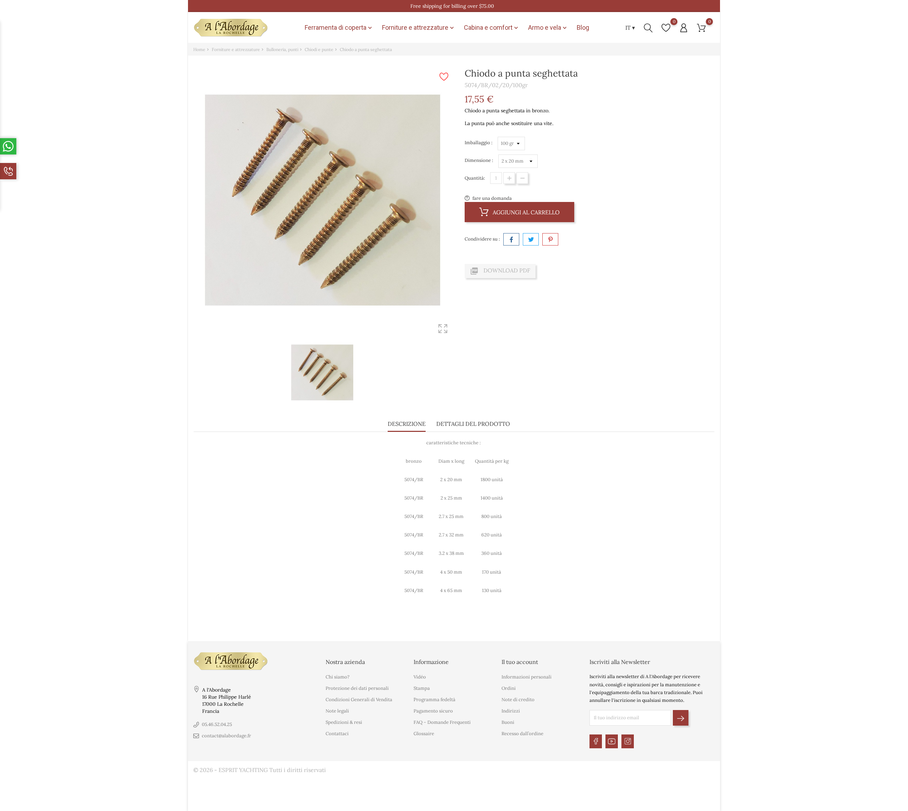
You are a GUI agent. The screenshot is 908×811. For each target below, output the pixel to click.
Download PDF (500, 271)
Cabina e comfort (492, 28)
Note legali (337, 711)
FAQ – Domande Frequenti (442, 722)
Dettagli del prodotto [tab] (473, 423)
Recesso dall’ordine (522, 734)
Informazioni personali (527, 677)
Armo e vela (548, 28)
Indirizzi (511, 711)
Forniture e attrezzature (418, 28)
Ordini (509, 688)
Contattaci (337, 734)
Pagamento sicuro (433, 711)
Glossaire (424, 734)
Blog (583, 27)
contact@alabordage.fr (226, 736)
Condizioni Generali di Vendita (359, 700)
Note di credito (518, 700)
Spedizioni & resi (344, 722)
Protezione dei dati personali (357, 688)
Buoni (508, 722)
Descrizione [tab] (407, 423)
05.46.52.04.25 (217, 724)
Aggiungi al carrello (525, 212)
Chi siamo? (337, 677)
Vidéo (420, 677)
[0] (665, 27)
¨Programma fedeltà (434, 700)
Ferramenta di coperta (339, 28)
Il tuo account (520, 661)
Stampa (422, 688)
